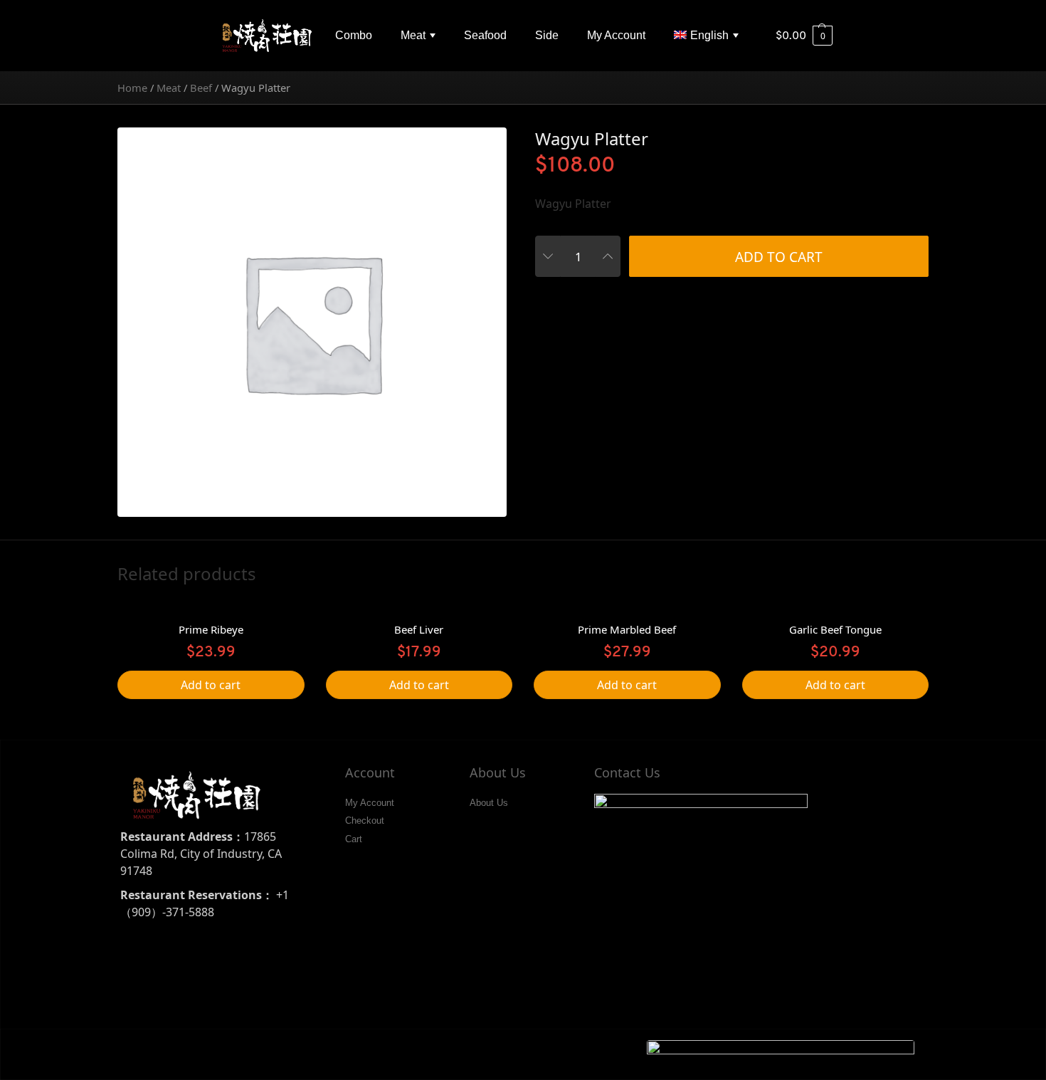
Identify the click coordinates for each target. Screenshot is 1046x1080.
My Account (616, 35)
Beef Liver (418, 629)
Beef (201, 87)
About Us (489, 802)
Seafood (485, 35)
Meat (413, 35)
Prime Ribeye (211, 629)
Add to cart (779, 257)
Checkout (364, 820)
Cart (353, 839)
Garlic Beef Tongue (835, 629)
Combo (353, 35)
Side (547, 35)
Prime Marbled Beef (627, 629)
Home (132, 87)
